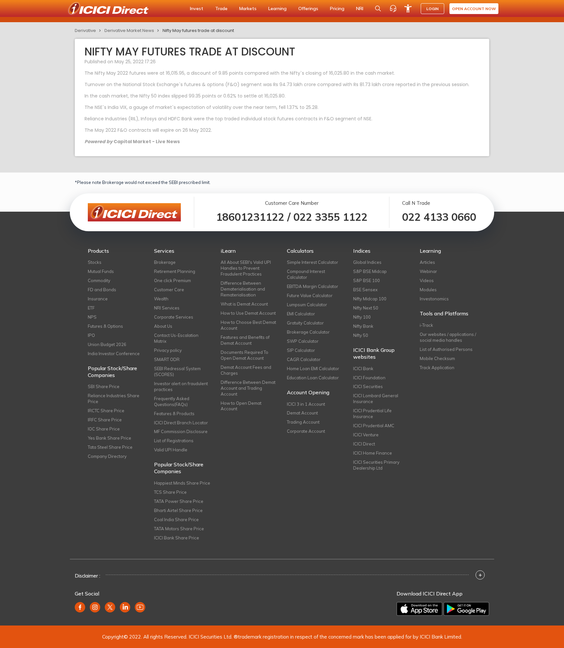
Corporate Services (173, 317)
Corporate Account (306, 431)
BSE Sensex (365, 289)
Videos (427, 280)
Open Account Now (474, 8)
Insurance (98, 298)
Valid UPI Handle (170, 449)
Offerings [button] (308, 8)
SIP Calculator (301, 350)
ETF (91, 307)
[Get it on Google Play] (466, 609)
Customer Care (169, 289)
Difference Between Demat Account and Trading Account (248, 388)
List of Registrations (174, 440)
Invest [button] (196, 8)
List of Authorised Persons (446, 349)
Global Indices (367, 262)
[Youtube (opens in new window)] (140, 607)
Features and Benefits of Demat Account (245, 340)
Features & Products (174, 413)
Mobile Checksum (437, 358)
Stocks (95, 262)
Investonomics (434, 298)
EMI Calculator (301, 313)
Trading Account (303, 422)
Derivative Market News (129, 30)
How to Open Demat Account (241, 406)
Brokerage (165, 262)
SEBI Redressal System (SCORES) (177, 371)
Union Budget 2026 (107, 344)
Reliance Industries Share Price (113, 398)
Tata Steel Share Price (110, 447)
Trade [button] (221, 8)
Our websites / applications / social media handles (448, 337)
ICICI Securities (368, 386)
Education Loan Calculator (313, 377)
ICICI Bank (363, 368)
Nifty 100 (362, 317)
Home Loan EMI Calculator (313, 368)
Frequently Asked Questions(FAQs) (171, 401)
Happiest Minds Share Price (182, 483)
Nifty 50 (360, 335)
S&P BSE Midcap (370, 271)
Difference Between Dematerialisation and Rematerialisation (243, 288)
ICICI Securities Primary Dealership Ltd (376, 465)
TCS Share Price (170, 492)
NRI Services (167, 307)
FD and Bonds (102, 289)
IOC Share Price (104, 428)
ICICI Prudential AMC (373, 425)
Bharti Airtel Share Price (178, 510)
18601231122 (250, 216)
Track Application (437, 367)
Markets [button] (248, 8)
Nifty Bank (363, 326)
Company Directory (107, 456)
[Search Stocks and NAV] (378, 8)
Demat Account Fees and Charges (246, 370)
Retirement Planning (174, 271)
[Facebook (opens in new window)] (80, 607)
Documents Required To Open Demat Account (244, 355)
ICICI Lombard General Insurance (375, 398)
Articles (427, 262)
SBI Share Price (103, 386)
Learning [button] (277, 8)
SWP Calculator (303, 341)
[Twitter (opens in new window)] (110, 607)
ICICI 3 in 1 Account (306, 404)
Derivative (85, 30)
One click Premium (172, 280)
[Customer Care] (393, 8)
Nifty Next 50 (365, 307)
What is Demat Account (244, 304)
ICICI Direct (364, 443)
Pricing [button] (337, 8)
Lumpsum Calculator (307, 304)
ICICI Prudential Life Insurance (372, 413)
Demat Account (302, 412)
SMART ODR (167, 359)
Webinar (428, 271)
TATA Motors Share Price (179, 528)
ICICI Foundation (369, 377)
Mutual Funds (101, 271)
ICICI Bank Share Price (176, 537)
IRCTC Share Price (106, 410)
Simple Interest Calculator (312, 262)
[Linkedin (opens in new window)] (125, 607)
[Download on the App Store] (419, 609)
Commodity (99, 280)
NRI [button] (359, 8)
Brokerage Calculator (308, 332)
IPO (91, 335)
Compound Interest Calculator (306, 274)
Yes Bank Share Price (109, 438)
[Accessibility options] (408, 8)
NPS (92, 317)
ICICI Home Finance (372, 453)
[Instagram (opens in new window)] (95, 607)
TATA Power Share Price (178, 501)
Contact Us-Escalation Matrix (176, 338)
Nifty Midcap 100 (369, 298)
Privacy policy (168, 350)
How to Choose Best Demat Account (248, 325)
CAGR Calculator (304, 359)
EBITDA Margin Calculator (312, 286)
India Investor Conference (114, 353)
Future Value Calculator (310, 295)
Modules (428, 289)
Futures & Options (105, 326)
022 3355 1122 (330, 216)
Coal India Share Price (176, 519)
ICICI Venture (366, 434)
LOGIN (432, 8)
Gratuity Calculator (305, 322)
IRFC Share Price (105, 419)
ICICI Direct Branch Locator (181, 422)
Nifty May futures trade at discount (198, 30)
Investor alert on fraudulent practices (181, 386)
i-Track (426, 325)
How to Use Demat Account (248, 313)
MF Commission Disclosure (181, 431)
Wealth (161, 298)
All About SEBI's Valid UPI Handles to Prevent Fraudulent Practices (246, 268)
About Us (163, 326)
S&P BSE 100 (366, 280)
